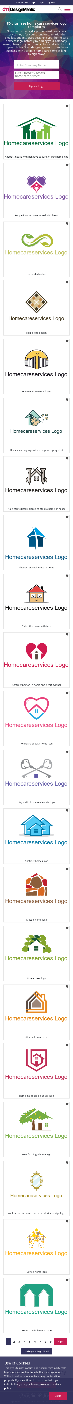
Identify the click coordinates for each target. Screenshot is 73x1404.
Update (36, 86)
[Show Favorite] (34, 2)
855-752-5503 (23, 2)
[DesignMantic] (19, 9)
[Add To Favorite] (67, 105)
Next (60, 1341)
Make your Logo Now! (36, 1351)
